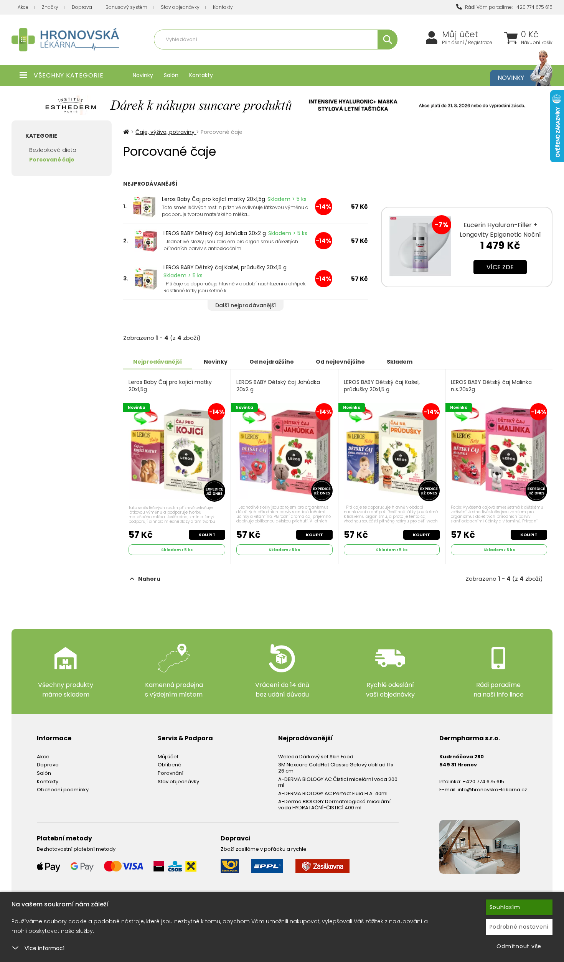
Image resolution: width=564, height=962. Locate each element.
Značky (50, 7)
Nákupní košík (536, 42)
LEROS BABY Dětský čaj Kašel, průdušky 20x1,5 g (225, 267)
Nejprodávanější (157, 362)
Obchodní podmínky (63, 789)
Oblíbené (169, 764)
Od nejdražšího (271, 362)
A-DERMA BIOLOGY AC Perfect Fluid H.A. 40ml (333, 793)
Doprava (82, 7)
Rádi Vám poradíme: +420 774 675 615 (508, 7)
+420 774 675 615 (483, 781)
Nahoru (149, 579)
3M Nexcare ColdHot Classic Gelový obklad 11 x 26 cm (335, 767)
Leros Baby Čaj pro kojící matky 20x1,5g (213, 199)
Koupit (207, 535)
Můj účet (460, 35)
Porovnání (170, 773)
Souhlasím (505, 907)
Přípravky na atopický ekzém (301, 56)
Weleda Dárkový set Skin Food (315, 756)
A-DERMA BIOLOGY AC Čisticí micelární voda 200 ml (337, 782)
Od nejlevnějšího (340, 362)
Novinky (143, 75)
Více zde (500, 267)
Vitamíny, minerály (240, 56)
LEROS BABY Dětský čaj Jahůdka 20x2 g (214, 233)
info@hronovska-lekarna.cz (492, 789)
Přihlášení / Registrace (467, 42)
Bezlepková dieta (52, 150)
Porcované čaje (51, 159)
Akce (23, 7)
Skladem (399, 362)
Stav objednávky (180, 7)
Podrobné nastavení (519, 927)
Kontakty (223, 7)
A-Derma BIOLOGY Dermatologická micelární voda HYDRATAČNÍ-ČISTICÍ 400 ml (334, 804)
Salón (171, 75)
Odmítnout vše (518, 946)
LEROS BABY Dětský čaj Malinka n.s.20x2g (491, 386)
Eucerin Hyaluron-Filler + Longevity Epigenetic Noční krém (500, 235)
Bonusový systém (126, 7)
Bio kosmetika (356, 56)
